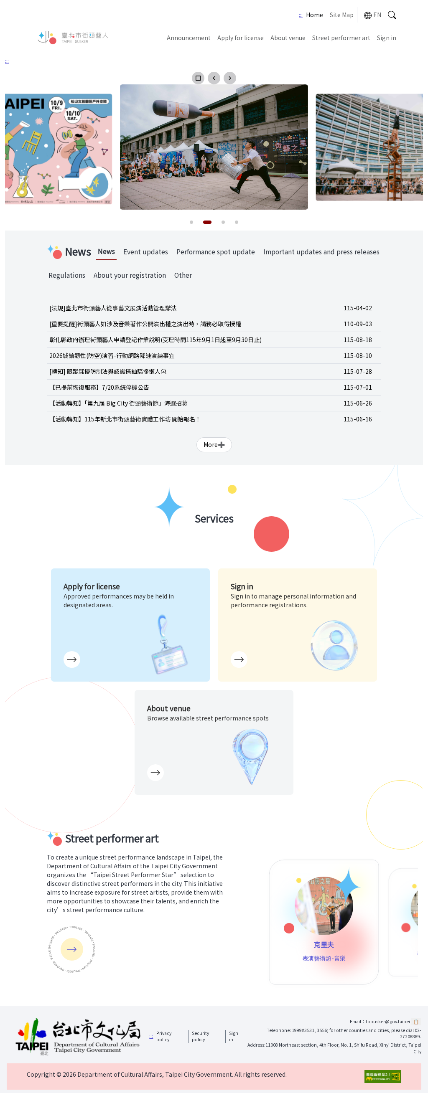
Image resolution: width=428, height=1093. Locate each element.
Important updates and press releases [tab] (321, 251)
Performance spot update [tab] (215, 251)
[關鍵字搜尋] (392, 15)
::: (301, 14)
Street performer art (341, 37)
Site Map (342, 14)
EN (377, 14)
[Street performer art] (72, 949)
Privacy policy (163, 1036)
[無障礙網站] (382, 1076)
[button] (198, 78)
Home (314, 14)
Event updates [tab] (145, 251)
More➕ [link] (214, 444)
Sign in (386, 37)
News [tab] (106, 251)
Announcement (189, 37)
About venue (288, 37)
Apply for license (240, 37)
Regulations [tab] (66, 275)
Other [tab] (183, 275)
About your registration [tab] (130, 275)
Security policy (200, 1036)
